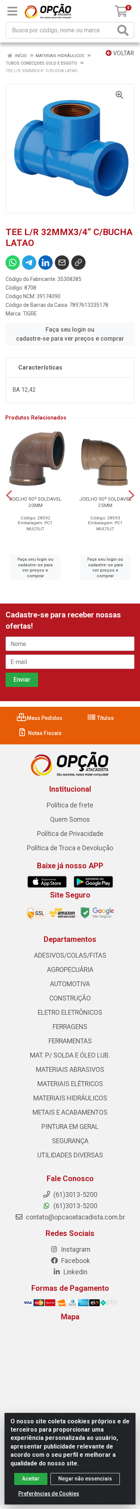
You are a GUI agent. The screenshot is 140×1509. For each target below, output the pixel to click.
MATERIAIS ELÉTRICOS (70, 1084)
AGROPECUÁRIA (70, 969)
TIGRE (30, 314)
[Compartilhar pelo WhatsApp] (13, 262)
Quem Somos (70, 819)
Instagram (74, 1249)
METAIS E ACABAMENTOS (70, 1112)
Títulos (105, 718)
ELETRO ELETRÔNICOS (70, 1012)
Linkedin (74, 1272)
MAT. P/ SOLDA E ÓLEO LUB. (70, 1055)
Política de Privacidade (70, 833)
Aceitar (31, 1479)
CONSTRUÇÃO (70, 998)
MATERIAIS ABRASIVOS (70, 1069)
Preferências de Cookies (48, 1494)
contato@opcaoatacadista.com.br (74, 1217)
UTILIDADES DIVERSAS (70, 1155)
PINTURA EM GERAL (70, 1126)
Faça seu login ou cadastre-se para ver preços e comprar (70, 334)
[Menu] (12, 11)
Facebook (75, 1261)
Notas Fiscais (44, 733)
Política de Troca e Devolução (70, 848)
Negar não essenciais (85, 1479)
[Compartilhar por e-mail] (62, 262)
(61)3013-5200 (74, 1206)
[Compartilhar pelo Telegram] (29, 262)
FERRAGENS (70, 1027)
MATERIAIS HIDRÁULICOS (70, 1098)
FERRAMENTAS (70, 1041)
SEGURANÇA (70, 1141)
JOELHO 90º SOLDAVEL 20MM (35, 502)
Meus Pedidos (44, 718)
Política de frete (70, 805)
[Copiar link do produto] (78, 262)
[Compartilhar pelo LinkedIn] (45, 262)
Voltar (123, 53)
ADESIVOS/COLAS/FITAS (70, 955)
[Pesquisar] (124, 30)
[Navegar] (9, 495)
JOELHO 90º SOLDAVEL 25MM (105, 502)
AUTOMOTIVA (70, 984)
